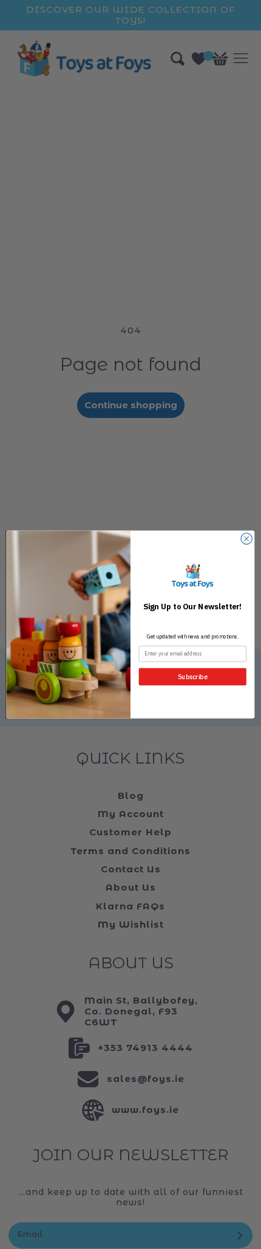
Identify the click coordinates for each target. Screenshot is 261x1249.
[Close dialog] (246, 538)
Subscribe (192, 676)
